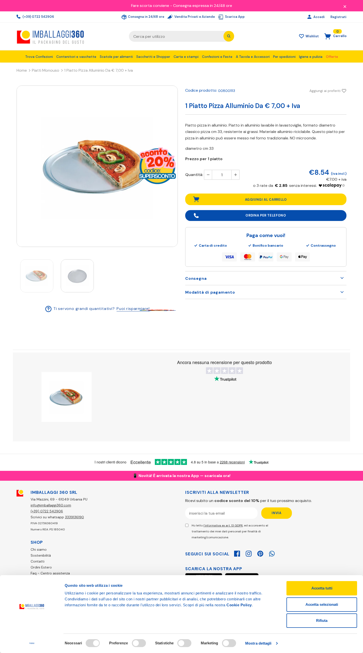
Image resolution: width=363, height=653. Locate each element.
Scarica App (234, 17)
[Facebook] (237, 553)
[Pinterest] (260, 553)
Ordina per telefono (265, 215)
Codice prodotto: (201, 90)
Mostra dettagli (258, 643)
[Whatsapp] (272, 553)
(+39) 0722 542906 (38, 17)
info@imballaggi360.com (51, 505)
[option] (97, 166)
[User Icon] (310, 17)
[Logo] (69, 36)
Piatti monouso (45, 70)
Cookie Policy (239, 605)
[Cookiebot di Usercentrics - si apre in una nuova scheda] (32, 643)
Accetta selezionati (321, 604)
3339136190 (74, 517)
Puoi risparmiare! (133, 308)
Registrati (338, 17)
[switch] (139, 643)
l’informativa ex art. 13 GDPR (223, 525)
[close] (344, 6)
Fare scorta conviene (150, 5)
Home (22, 70)
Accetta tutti (321, 588)
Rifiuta (321, 620)
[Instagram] (249, 553)
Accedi (319, 17)
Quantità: (194, 174)
